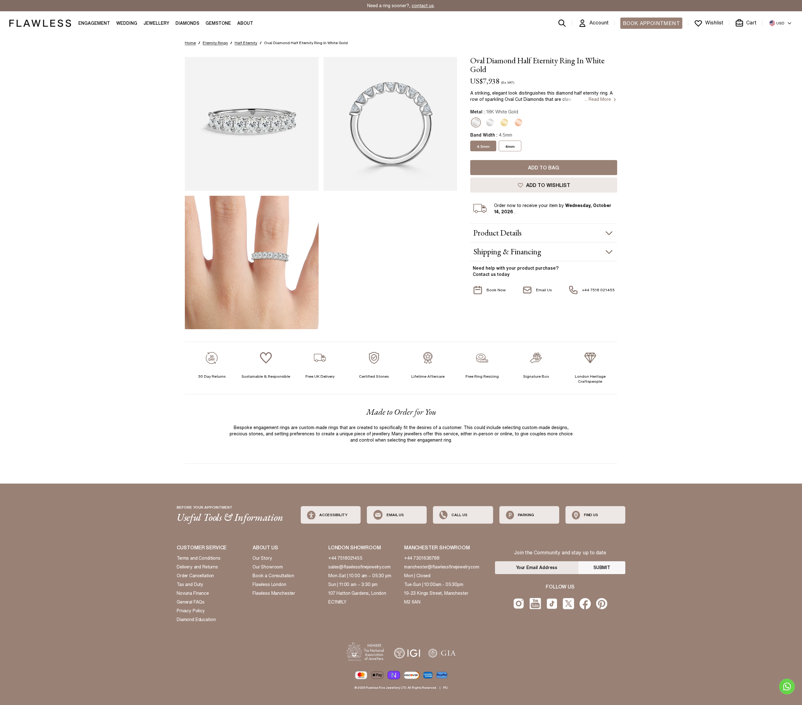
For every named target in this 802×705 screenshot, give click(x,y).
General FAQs (191, 602)
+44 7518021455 (345, 558)
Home (190, 43)
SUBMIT (601, 567)
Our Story (262, 558)
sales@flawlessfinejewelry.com (359, 567)
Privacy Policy (191, 611)
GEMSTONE (218, 23)
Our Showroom (268, 567)
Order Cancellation (195, 575)
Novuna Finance (193, 593)
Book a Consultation (273, 575)
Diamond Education (196, 619)
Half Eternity (246, 43)
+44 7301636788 (422, 558)
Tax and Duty (190, 584)
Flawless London (269, 584)
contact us (423, 5)
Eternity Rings (215, 43)
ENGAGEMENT (94, 23)
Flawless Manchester (274, 593)
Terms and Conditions (199, 558)
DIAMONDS (187, 23)
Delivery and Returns (197, 567)
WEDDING (126, 23)
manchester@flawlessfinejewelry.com (441, 567)
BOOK (651, 23)
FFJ (445, 687)
